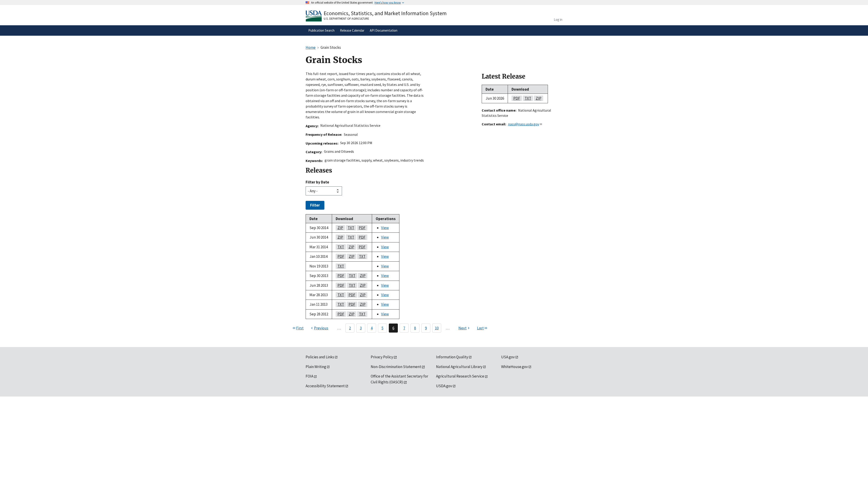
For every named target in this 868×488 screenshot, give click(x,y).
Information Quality (452, 356)
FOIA (309, 376)
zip (339, 227)
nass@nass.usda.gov (523, 124)
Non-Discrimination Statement (396, 366)
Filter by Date (317, 182)
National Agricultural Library (459, 366)
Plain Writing (316, 366)
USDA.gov (444, 385)
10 (437, 328)
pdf (361, 227)
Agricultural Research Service (460, 376)
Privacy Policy (382, 356)
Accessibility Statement (325, 385)
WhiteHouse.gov (514, 366)
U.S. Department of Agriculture (346, 18)
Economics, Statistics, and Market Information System (385, 13)
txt (350, 227)
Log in (558, 19)
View (385, 227)
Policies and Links (320, 356)
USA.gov (508, 356)
